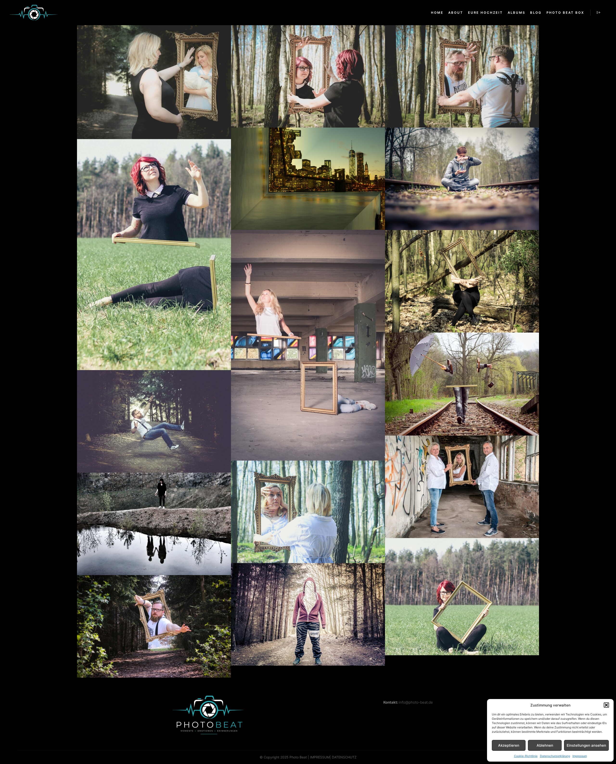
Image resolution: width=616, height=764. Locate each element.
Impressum (579, 756)
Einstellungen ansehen (586, 745)
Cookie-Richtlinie (526, 756)
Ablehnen (545, 745)
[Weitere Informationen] (598, 12)
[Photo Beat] (34, 12)
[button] (606, 705)
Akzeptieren (508, 745)
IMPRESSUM (320, 757)
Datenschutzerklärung (555, 756)
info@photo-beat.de (416, 702)
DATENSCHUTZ (344, 757)
